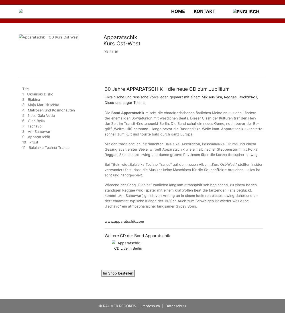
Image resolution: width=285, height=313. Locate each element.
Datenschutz (176, 306)
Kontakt (204, 11)
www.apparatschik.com (124, 221)
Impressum (151, 306)
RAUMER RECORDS (119, 306)
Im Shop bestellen (118, 273)
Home (178, 11)
